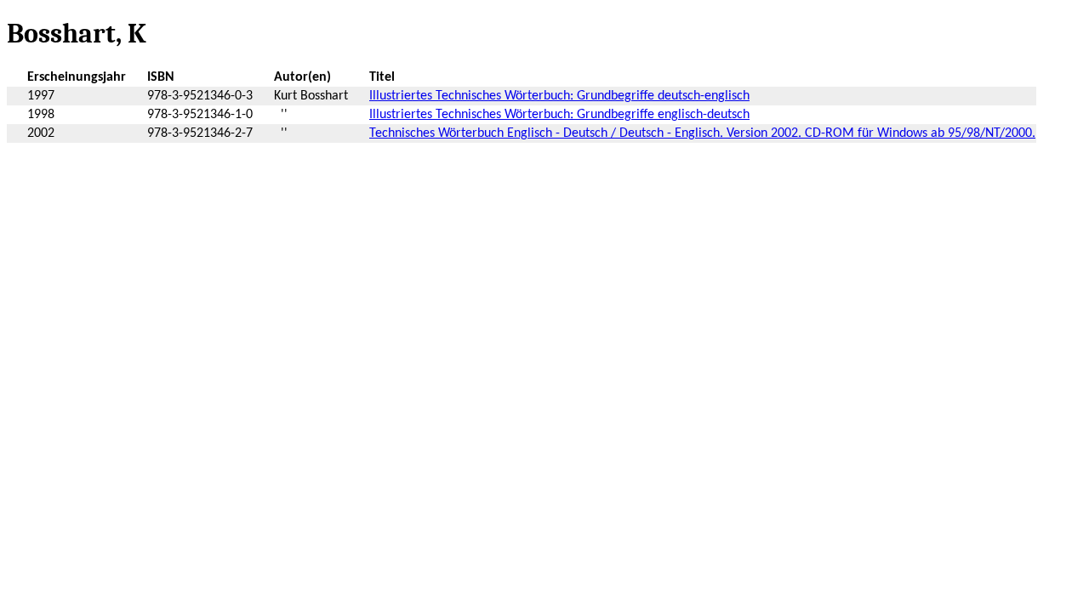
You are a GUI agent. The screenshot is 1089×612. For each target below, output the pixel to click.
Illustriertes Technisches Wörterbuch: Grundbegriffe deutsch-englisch (559, 96)
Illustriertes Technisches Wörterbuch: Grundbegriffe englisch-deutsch (559, 115)
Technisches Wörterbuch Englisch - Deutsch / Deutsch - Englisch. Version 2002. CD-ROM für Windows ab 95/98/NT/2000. (702, 133)
